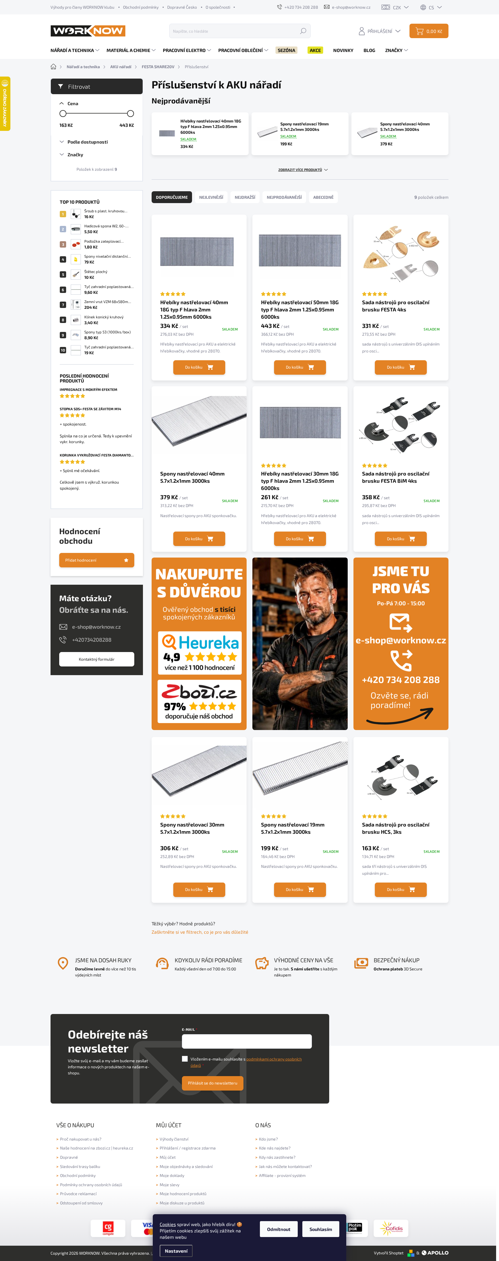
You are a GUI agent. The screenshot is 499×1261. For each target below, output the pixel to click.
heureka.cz (123, 1147)
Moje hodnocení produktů (183, 1193)
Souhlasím (321, 1229)
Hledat (303, 30)
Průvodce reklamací (78, 1193)
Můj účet (168, 1157)
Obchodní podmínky (141, 7)
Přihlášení (169, 1147)
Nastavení (176, 1250)
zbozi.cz (103, 1147)
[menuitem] (76, 50)
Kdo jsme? (268, 1138)
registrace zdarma (199, 1147)
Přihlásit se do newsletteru (212, 1082)
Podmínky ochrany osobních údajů (91, 1184)
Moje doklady (172, 1175)
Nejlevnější (211, 197)
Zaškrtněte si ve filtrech (177, 932)
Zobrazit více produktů (300, 170)
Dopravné (69, 1157)
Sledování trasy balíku (80, 1166)
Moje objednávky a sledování (186, 1166)
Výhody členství (174, 1138)
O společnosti (218, 7)
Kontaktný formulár (97, 659)
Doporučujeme (172, 197)
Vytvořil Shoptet (388, 1252)
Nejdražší (245, 197)
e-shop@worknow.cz (96, 626)
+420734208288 (91, 639)
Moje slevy (169, 1184)
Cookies (168, 1224)
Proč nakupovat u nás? (80, 1138)
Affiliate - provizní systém (282, 1175)
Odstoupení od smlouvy (81, 1202)
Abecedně (323, 197)
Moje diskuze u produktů (182, 1202)
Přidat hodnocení (80, 560)
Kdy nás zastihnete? (277, 1157)
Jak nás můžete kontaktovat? (285, 1166)
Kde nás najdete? (275, 1147)
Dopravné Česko (182, 7)
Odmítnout (279, 1229)
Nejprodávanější (284, 197)
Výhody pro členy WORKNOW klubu (82, 7)
